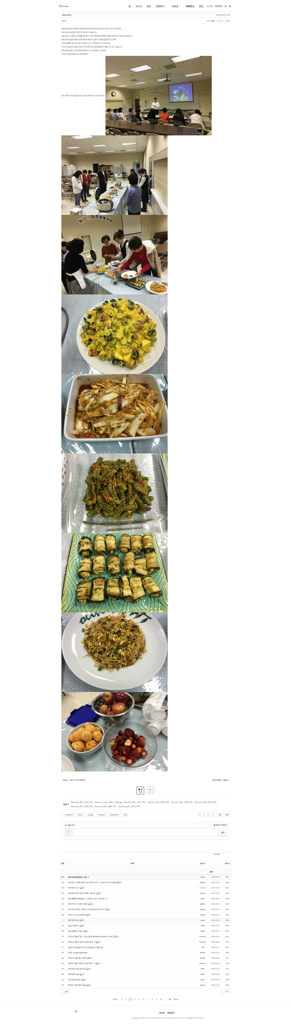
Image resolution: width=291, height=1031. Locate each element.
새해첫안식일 (73, 974)
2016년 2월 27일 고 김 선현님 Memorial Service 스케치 (90, 936)
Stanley (202, 882)
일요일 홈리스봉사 (75, 931)
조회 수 (227, 863)
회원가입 (218, 6)
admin (64, 21)
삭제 (227, 815)
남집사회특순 (73, 926)
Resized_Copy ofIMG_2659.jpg (108, 802)
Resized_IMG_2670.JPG (129, 806)
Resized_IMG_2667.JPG (206, 802)
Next (176, 999)
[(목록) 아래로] (204, 815)
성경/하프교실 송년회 (77, 969)
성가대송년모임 (74, 980)
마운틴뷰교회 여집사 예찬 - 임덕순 (82, 893)
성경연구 (160, 6)
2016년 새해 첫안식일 (77, 985)
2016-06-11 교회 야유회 (78, 904)
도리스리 (202, 888)
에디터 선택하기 (221, 825)
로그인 (209, 6)
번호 (62, 863)
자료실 (175, 6)
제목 (132, 863)
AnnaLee (202, 936)
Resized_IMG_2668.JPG (82, 806)
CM (202, 947)
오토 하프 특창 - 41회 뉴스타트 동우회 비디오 (86, 909)
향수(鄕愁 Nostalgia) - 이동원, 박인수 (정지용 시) (87, 899)
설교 (149, 6)
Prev (115, 999)
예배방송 (190, 6)
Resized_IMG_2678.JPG (82, 802)
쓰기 (226, 991)
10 (161, 999)
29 (170, 999)
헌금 (201, 6)
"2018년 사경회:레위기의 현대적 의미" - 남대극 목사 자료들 (92, 882)
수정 (219, 815)
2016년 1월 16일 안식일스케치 (81, 963)
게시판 (138, 6)
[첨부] (212, 815)
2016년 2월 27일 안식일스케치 (81, 942)
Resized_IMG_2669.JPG (106, 806)
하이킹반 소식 (74, 888)
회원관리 (170, 1012)
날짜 (211, 872)
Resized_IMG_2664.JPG (158, 802)
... (165, 999)
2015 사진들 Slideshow (78, 953)
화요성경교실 (66, 15)
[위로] (200, 815)
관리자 (162, 1012)
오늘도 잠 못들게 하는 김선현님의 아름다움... (86, 947)
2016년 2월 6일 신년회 (77, 958)
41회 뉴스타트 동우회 (77, 915)
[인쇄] (208, 815)
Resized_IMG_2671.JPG (135, 802)
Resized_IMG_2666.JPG (182, 802)
